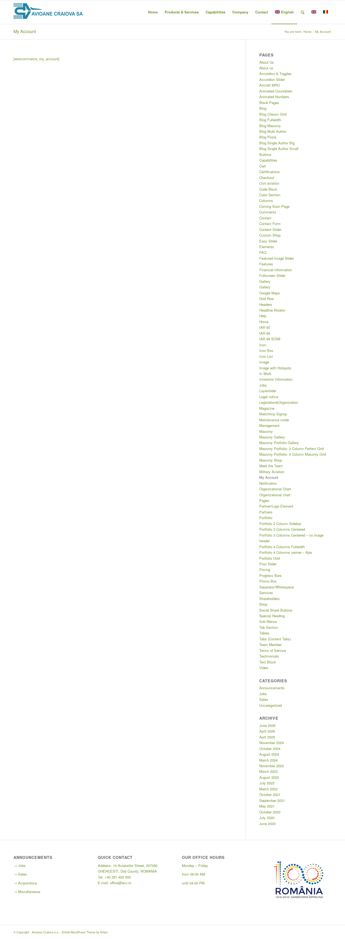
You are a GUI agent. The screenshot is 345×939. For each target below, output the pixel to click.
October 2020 (269, 812)
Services (266, 592)
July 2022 (266, 783)
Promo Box (268, 581)
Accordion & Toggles (275, 73)
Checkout (266, 177)
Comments (267, 212)
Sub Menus (268, 621)
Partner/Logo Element (276, 506)
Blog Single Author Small (278, 148)
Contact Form (270, 223)
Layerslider (267, 390)
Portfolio (265, 517)
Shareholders (269, 598)
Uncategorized (270, 705)
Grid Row (266, 298)
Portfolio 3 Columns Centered (282, 529)
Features (266, 263)
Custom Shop (270, 235)
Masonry (266, 431)
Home (307, 32)
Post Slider (268, 563)
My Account (24, 31)
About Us (266, 62)
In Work (265, 373)
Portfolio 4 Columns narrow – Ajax (285, 552)
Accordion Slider (272, 79)
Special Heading (272, 615)
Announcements (272, 687)
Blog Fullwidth (270, 119)
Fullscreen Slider (272, 275)
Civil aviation (269, 183)
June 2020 (267, 823)
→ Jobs (19, 865)
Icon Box (266, 350)
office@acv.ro (120, 882)
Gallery (264, 281)
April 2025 (267, 737)
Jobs (263, 385)
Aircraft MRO (269, 85)
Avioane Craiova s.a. (45, 932)
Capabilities (268, 160)
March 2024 (268, 760)
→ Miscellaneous (26, 891)
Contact (265, 217)
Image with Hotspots (275, 367)
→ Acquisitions (25, 883)
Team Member (270, 644)
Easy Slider (268, 241)
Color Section (269, 194)
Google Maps (269, 292)
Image (264, 362)
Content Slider (270, 229)
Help (262, 315)
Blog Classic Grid (273, 114)
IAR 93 (264, 327)
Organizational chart (275, 494)
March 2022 (268, 788)
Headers (265, 304)
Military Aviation (271, 471)
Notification (268, 483)
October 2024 (269, 748)
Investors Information (275, 379)
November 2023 (271, 765)
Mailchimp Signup (273, 413)
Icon (262, 344)
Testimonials (269, 656)
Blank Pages (269, 102)
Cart (262, 166)
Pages (264, 500)
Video (263, 667)
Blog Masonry (270, 125)
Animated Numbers (274, 96)
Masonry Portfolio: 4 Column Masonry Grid (292, 454)
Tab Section (268, 627)
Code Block (268, 189)
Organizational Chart (275, 488)
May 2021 (267, 806)
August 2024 (269, 754)
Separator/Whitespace (276, 587)
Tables (264, 632)
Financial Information (275, 269)
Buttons (265, 154)
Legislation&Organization (278, 402)
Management (269, 425)
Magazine (266, 408)
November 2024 (271, 742)
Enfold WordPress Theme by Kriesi (85, 932)
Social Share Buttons (275, 610)
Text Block (267, 662)
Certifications (269, 171)
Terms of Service (272, 650)
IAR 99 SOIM (269, 338)
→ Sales (20, 874)
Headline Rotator (272, 310)
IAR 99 (264, 333)
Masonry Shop (270, 460)
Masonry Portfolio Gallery (279, 442)
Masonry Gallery (272, 437)
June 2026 (267, 725)
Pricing (264, 569)
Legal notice (268, 396)
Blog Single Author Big (277, 142)
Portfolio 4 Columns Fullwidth (282, 546)
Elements (266, 246)
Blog (262, 108)
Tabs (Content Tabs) (275, 638)
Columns (266, 200)
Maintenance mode (274, 419)
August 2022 (269, 777)
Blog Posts (268, 137)
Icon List (266, 356)
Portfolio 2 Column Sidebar (280, 523)
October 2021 (269, 794)
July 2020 (266, 817)
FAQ (262, 252)
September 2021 (272, 800)
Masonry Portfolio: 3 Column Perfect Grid (291, 448)
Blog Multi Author (272, 131)
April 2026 (267, 731)
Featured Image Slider (276, 258)
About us (266, 67)
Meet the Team (271, 465)
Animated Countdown (275, 91)
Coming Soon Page (274, 206)
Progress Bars (270, 575)
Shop (263, 604)
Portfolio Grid (269, 558)
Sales (263, 699)
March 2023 (268, 771)
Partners (265, 512)
